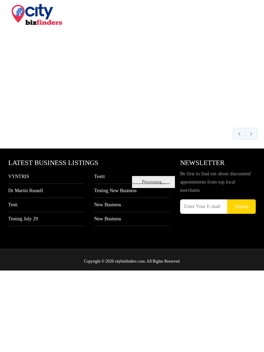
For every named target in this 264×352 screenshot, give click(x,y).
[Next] (251, 134)
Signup (242, 206)
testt (13, 204)
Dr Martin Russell (25, 190)
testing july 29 (23, 218)
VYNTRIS (18, 176)
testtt (99, 176)
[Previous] (239, 134)
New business (107, 204)
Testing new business (115, 190)
